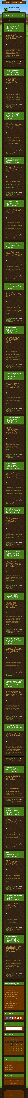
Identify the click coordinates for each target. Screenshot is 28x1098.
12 (18, 1046)
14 (6, 1048)
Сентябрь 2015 (14, 1039)
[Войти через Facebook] (12, 1018)
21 (6, 1050)
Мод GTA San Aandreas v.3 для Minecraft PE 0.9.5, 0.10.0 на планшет (12, 811)
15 (9, 1048)
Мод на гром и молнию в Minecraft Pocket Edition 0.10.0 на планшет (14, 375)
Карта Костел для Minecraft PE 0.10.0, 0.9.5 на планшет (13, 203)
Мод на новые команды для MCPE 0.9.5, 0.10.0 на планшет (13, 330)
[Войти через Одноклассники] (21, 1018)
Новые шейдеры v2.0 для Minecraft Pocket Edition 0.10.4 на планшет (13, 640)
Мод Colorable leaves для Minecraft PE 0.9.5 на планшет (14, 245)
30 (11, 1052)
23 (11, 1050)
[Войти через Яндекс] (15, 1018)
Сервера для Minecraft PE (12, 1003)
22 (9, 1050)
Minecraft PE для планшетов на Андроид (16, 8)
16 (11, 1048)
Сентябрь (14, 20)
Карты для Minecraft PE (10, 235)
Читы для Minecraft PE (11, 1005)
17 (13, 1048)
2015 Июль (8, 1063)
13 (21, 1046)
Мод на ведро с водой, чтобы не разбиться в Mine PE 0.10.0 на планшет (14, 683)
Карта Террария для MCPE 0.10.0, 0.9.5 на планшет (14, 286)
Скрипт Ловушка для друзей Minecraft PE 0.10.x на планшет (13, 160)
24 (13, 1050)
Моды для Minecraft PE (10, 62)
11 (16, 1046)
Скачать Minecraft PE (11, 1007)
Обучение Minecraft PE (11, 996)
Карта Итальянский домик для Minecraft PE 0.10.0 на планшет (13, 510)
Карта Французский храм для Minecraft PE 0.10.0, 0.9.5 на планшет (14, 420)
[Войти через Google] (18, 1018)
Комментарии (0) (9, 65)
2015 (10, 20)
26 (18, 1050)
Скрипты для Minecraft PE (10, 193)
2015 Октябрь (9, 1069)
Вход (21, 2)
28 (6, 1052)
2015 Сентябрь (9, 1067)
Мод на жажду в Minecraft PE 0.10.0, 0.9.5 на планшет (13, 769)
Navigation (8, 15)
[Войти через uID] (7, 1018)
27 (21, 1050)
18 (16, 1048)
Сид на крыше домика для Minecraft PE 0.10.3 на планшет (14, 897)
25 (16, 1050)
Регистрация (14, 2)
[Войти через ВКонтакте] (10, 1018)
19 (18, 1048)
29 (9, 1052)
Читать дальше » (10, 56)
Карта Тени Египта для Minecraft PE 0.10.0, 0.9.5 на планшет (14, 596)
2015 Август (9, 1065)
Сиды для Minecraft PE (10, 928)
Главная (7, 2)
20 (21, 1048)
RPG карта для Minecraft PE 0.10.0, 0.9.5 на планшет (13, 854)
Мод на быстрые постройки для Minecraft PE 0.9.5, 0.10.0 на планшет (12, 465)
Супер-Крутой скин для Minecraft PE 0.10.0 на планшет (12, 72)
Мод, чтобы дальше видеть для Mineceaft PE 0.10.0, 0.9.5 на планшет (13, 554)
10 (13, 1046)
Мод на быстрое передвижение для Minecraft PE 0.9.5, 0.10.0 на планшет (12, 939)
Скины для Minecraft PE (10, 105)
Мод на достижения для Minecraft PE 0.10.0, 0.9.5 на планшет (13, 115)
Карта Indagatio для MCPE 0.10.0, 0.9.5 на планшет (14, 727)
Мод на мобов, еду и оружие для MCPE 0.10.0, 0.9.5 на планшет (13, 27)
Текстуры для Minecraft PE (10, 672)
